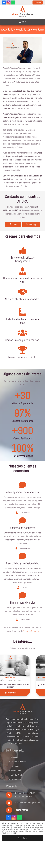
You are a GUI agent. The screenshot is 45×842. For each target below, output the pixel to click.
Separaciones (16, 770)
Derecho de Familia (18, 761)
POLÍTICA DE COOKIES (9, 833)
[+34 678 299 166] (10, 810)
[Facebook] (4, 2)
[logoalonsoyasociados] (22, 11)
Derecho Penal (16, 775)
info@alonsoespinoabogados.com (27, 802)
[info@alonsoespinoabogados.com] (10, 803)
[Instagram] (8, 2)
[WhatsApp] (13, 2)
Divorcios (14, 757)
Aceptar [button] (22, 838)
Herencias (14, 766)
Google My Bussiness (31, 631)
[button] (22, 22)
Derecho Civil (16, 779)
